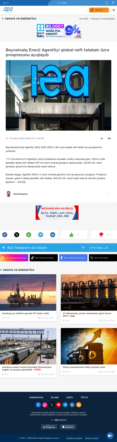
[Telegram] (65, 405)
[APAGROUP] (58, 420)
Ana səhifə (83, 19)
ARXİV (69, 397)
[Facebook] (38, 405)
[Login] (113, 2)
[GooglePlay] (49, 427)
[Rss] (78, 405)
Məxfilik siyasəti (91, 438)
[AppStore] (68, 427)
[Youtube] (58, 405)
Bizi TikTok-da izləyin (44, 258)
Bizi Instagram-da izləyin (16, 258)
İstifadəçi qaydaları (74, 438)
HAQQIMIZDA (36, 397)
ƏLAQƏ (54, 397)
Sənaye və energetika (103, 18)
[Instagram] (45, 405)
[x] (51, 405)
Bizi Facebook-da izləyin (74, 258)
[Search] (106, 3)
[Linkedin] (72, 405)
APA (9, 159)
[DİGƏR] (113, 10)
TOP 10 (84, 397)
